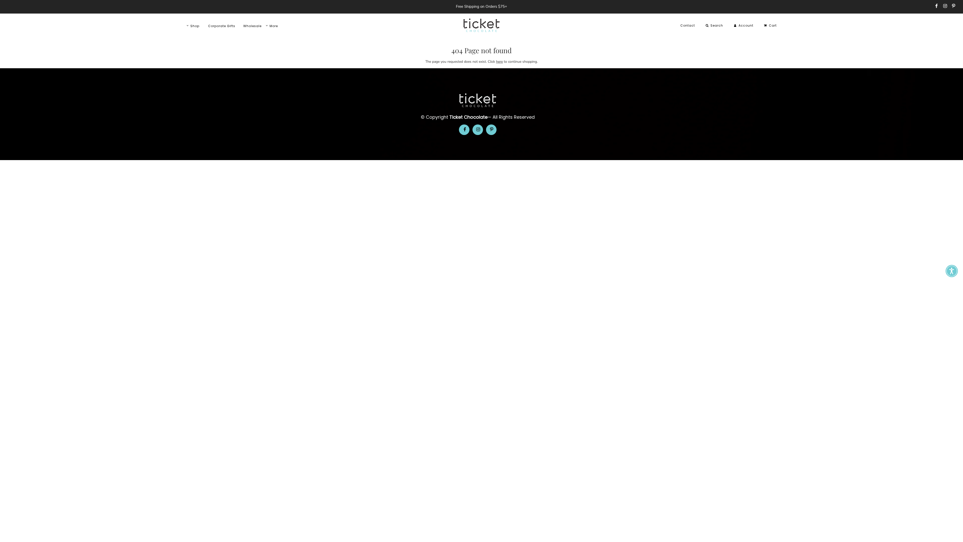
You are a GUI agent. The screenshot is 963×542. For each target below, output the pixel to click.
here (499, 61)
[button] (951, 271)
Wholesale (252, 26)
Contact (687, 25)
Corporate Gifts (221, 26)
